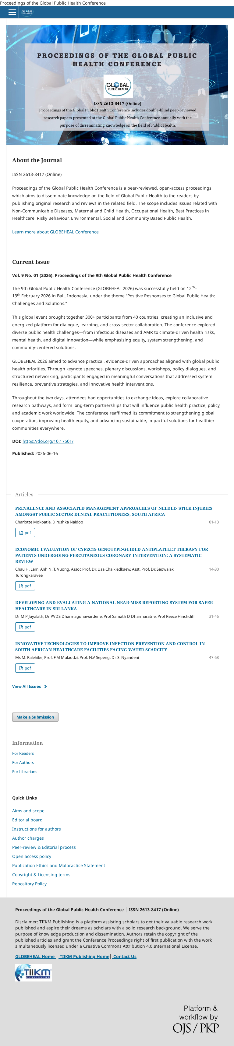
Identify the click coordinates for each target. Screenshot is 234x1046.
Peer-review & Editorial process (44, 847)
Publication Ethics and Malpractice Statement (58, 865)
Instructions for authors (36, 829)
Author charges (28, 838)
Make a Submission (35, 717)
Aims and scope (28, 810)
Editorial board (27, 820)
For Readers (23, 753)
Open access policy (31, 856)
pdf (27, 532)
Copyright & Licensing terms (41, 874)
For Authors (23, 762)
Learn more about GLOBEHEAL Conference (55, 232)
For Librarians (24, 771)
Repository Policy (29, 884)
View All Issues (26, 686)
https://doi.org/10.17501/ (48, 441)
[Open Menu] (12, 12)
